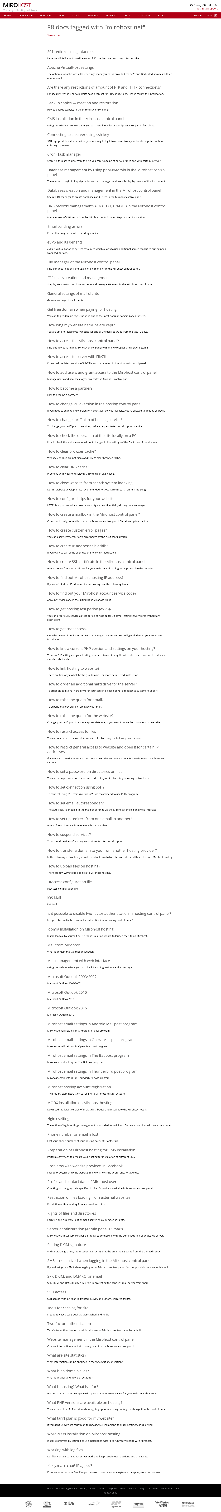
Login (209, 15)
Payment (111, 15)
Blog (161, 15)
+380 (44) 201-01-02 (202, 4)
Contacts (144, 15)
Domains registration (66, 1488)
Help (127, 15)
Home (7, 15)
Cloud (76, 15)
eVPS (92, 1488)
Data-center (167, 1488)
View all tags (54, 35)
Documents (152, 1488)
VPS (61, 15)
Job (177, 1488)
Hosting (45, 15)
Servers (93, 15)
